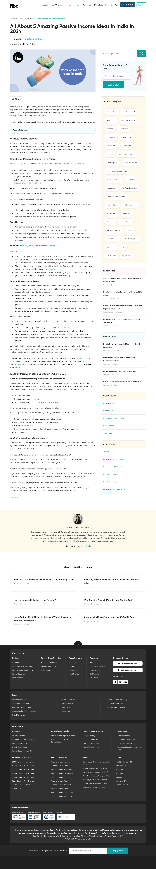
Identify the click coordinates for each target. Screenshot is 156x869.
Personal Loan (125, 222)
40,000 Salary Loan (92, 743)
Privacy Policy (67, 704)
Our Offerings (57, 5)
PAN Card (126, 213)
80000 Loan (17, 773)
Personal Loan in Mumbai (60, 762)
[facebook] (115, 682)
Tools (69, 5)
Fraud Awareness (18, 715)
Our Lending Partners (115, 704)
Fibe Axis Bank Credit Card (22, 670)
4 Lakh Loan (29, 762)
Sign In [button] (141, 5)
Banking (110, 129)
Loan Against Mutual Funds (22, 666)
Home (14, 18)
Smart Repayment (131, 239)
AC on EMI (120, 770)
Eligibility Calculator (111, 474)
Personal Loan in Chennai (60, 777)
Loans (45, 5)
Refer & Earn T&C (68, 700)
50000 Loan (17, 762)
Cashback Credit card (126, 739)
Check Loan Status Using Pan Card (96, 776)
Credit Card (126, 137)
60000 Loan (17, 766)
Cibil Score (124, 129)
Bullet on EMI (120, 777)
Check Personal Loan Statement (95, 768)
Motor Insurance (130, 205)
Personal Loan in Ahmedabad (62, 785)
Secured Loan (112, 239)
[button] (16, 99)
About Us (87, 5)
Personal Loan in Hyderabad (62, 773)
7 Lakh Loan (29, 773)
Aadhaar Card (129, 112)
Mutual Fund (111, 213)
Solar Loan (111, 247)
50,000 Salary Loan (92, 747)
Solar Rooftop (46, 670)
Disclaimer (66, 707)
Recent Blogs (112, 112)
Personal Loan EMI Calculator (114, 459)
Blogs (21, 18)
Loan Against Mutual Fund (113, 418)
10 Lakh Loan (29, 785)
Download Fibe (100, 5)
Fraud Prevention (130, 163)
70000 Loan (17, 770)
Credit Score (111, 146)
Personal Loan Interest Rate (114, 489)
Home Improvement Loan (117, 171)
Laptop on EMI (121, 781)
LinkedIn (87, 546)
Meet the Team (75, 674)
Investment (111, 188)
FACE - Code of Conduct (116, 707)
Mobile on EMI (121, 766)
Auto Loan (111, 120)
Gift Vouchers (95, 674)
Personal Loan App (21, 364)
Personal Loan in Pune (59, 781)
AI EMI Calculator (110, 452)
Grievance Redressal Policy (117, 700)
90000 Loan (17, 777)
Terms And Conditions (20, 704)
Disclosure (66, 711)
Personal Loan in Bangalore (61, 770)
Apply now (113, 85)
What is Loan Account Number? (95, 772)
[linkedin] (125, 682)
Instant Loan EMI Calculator (114, 467)
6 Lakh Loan (29, 770)
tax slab (52, 269)
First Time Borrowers (127, 154)
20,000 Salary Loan (91, 736)
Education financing (49, 663)
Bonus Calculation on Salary (94, 787)
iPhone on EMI (121, 773)
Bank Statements (128, 120)
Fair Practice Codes (19, 700)
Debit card (127, 146)
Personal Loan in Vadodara (61, 796)
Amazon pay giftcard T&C (22, 707)
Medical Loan (112, 205)
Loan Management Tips (116, 196)
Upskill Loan (126, 256)
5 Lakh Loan (29, 766)
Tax (123, 247)
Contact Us (73, 670)
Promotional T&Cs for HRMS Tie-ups (26, 711)
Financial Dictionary (97, 666)
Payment (110, 222)
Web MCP (94, 678)
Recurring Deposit (114, 230)
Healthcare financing (49, 666)
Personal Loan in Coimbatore (62, 792)
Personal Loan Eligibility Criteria (63, 736)
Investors (115, 5)
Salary (129, 230)
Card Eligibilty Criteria (126, 743)
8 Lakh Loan (29, 777)
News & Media (95, 670)
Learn (76, 5)
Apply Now (117, 850)
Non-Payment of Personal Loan (95, 780)
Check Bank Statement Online (95, 783)
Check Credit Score (110, 482)
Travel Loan (111, 256)
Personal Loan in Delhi (59, 766)
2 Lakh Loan (17, 785)
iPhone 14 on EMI (122, 785)
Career (71, 666)
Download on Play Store (129, 670)
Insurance (131, 180)
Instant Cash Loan (114, 180)
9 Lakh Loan (29, 781)
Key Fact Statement (129, 188)
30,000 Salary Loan (91, 739)
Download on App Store (129, 663)
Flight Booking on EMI (124, 762)
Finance (30, 18)
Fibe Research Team (33, 39)
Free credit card (124, 736)
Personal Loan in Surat (59, 789)
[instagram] (120, 682)
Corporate (111, 137)
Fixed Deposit (112, 163)
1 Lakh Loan (16, 781)
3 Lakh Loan (17, 789)
